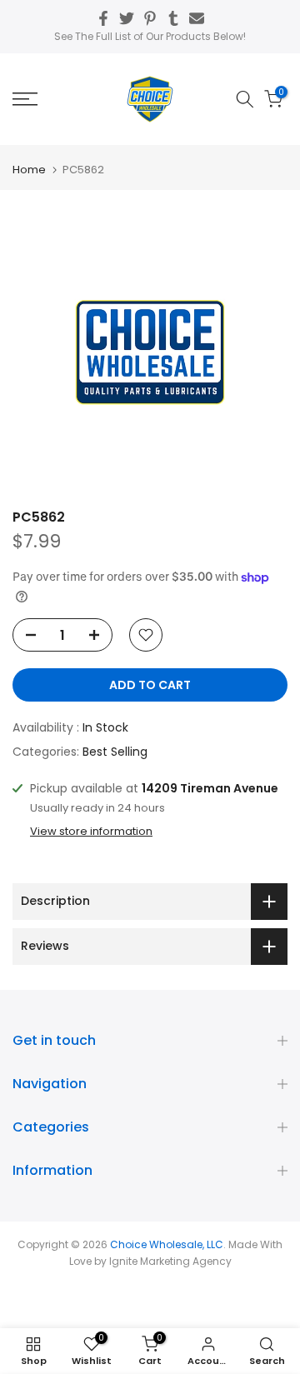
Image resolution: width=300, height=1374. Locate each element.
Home (29, 169)
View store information (91, 831)
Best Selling (115, 751)
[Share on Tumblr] (173, 18)
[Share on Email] (196, 18)
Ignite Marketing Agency (170, 1261)
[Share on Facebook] (103, 18)
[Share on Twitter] (126, 18)
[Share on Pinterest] (150, 18)
